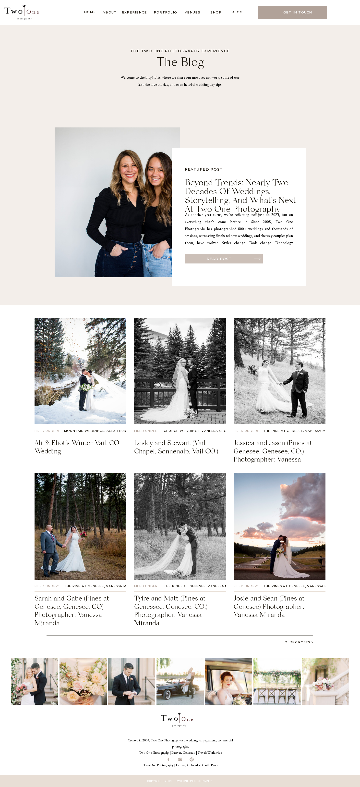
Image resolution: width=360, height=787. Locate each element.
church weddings (182, 431)
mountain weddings (84, 431)
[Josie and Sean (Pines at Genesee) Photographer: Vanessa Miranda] (279, 526)
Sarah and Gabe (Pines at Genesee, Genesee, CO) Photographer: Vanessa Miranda (72, 611)
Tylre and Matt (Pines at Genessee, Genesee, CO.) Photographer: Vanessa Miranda (170, 611)
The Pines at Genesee (185, 586)
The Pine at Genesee (283, 431)
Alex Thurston (122, 431)
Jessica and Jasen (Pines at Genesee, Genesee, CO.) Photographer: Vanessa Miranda (273, 456)
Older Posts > (299, 642)
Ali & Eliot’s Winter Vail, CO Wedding (77, 448)
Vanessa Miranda (219, 431)
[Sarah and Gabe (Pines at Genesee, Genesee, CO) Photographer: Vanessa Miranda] (80, 526)
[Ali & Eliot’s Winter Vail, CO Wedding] (80, 371)
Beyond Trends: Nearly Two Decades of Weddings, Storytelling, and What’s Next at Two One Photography (240, 197)
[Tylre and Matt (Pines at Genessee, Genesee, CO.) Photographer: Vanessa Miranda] (180, 526)
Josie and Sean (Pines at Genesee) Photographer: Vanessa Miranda (269, 607)
